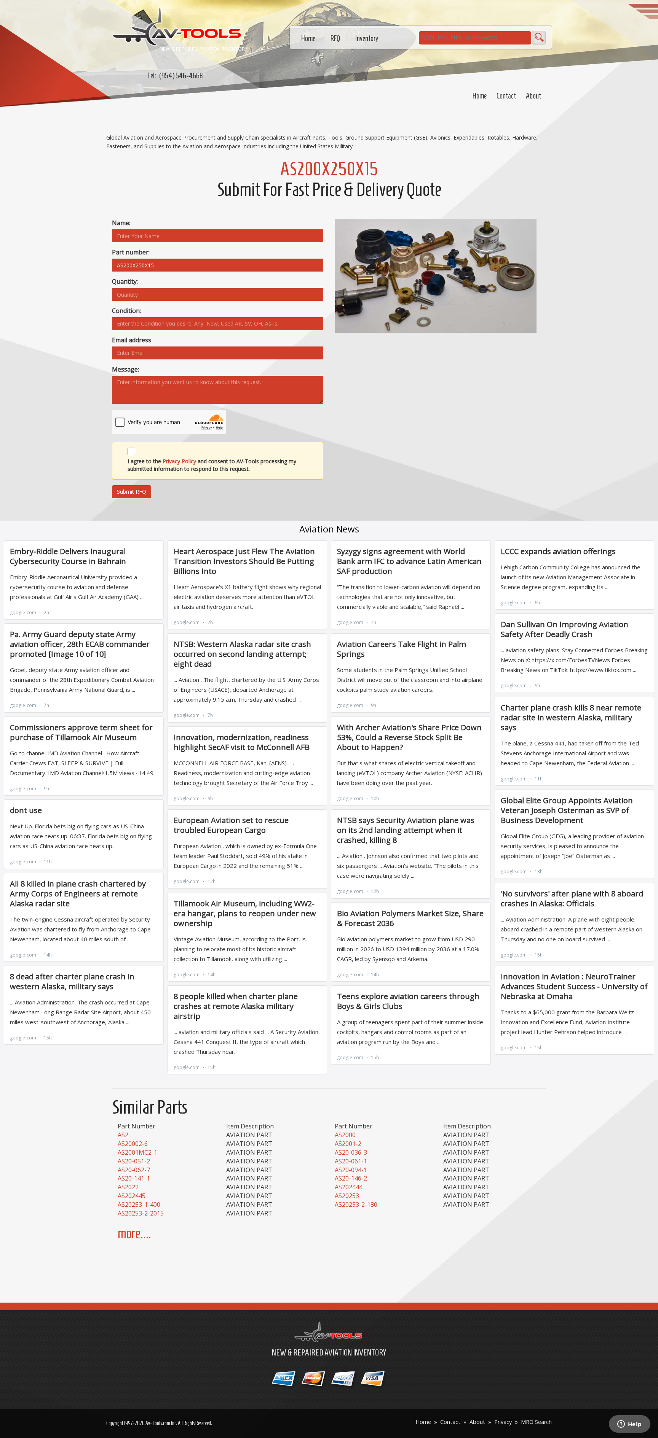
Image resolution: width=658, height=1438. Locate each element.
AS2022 (128, 1187)
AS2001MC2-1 (137, 1152)
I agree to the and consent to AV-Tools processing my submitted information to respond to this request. (212, 465)
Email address (131, 340)
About (533, 96)
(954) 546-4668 (181, 76)
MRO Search (536, 1421)
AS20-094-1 (351, 1170)
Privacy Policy (179, 461)
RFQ (335, 38)
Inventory (366, 38)
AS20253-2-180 (356, 1204)
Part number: (131, 252)
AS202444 (349, 1187)
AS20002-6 (133, 1143)
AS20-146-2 (351, 1178)
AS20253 (347, 1196)
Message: (125, 369)
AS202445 (131, 1196)
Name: (121, 223)
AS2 (123, 1135)
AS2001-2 (348, 1143)
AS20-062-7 (134, 1170)
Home (480, 96)
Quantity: (125, 281)
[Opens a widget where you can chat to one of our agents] (629, 1424)
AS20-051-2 (134, 1161)
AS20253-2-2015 (141, 1213)
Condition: (126, 311)
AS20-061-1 (351, 1161)
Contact (506, 96)
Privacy (503, 1421)
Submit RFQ (131, 491)
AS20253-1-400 (139, 1204)
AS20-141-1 (134, 1178)
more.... (134, 1233)
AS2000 (345, 1135)
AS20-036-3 (351, 1152)
